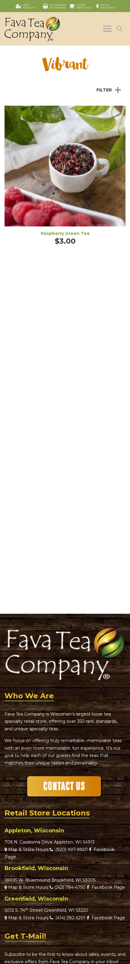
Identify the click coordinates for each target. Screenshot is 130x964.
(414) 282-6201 (70, 918)
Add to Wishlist (116, 115)
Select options (65, 174)
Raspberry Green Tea (65, 233)
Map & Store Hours (27, 849)
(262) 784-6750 (70, 887)
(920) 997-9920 (70, 849)
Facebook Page (107, 887)
